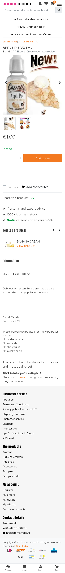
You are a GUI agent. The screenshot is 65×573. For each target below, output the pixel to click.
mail (23, 377)
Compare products (14, 509)
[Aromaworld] (18, 4)
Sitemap (8, 423)
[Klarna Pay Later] (32, 552)
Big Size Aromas (13, 456)
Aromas (7, 452)
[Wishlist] (46, 4)
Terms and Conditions (16, 404)
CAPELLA (17, 51)
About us (8, 399)
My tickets (9, 499)
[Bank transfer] (21, 558)
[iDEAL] (10, 552)
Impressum (10, 428)
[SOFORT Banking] (21, 552)
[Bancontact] (32, 558)
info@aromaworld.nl (18, 532)
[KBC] (55, 552)
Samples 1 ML (11, 476)
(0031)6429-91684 (16, 528)
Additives (8, 461)
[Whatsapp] (32, 198)
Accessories (10, 466)
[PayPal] (43, 558)
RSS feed (8, 438)
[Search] (59, 10)
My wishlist (9, 504)
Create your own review (41, 51)
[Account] (40, 4)
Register (8, 490)
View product (26, 246)
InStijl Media (21, 546)
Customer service (13, 419)
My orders (9, 494)
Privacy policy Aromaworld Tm (21, 409)
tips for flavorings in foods (18, 433)
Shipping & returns (14, 414)
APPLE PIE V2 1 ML (28, 41)
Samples (8, 471)
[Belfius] (44, 552)
